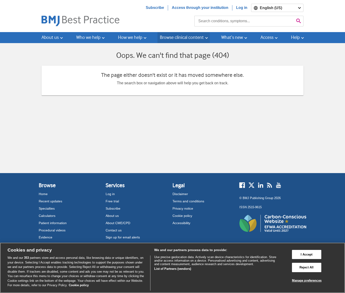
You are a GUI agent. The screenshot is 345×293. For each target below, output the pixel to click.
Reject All (306, 267)
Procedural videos (52, 230)
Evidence (45, 237)
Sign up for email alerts (123, 237)
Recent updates (50, 201)
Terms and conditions (188, 201)
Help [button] (295, 37)
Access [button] (267, 37)
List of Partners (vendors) (172, 269)
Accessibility (181, 223)
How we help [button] (130, 37)
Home (43, 194)
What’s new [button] (232, 37)
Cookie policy (182, 216)
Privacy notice (182, 208)
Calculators (47, 216)
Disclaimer (180, 194)
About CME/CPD (118, 223)
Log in (241, 8)
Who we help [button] (88, 37)
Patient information (53, 223)
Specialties (47, 208)
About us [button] (50, 37)
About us (112, 216)
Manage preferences (307, 280)
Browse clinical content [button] (182, 37)
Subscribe (155, 8)
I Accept (307, 254)
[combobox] (244, 21)
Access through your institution (200, 8)
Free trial (112, 201)
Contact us (114, 230)
